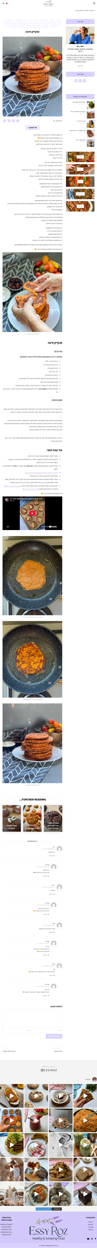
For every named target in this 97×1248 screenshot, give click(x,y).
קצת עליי (90, 1227)
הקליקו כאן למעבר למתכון (13, 486)
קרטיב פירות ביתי (81, 121)
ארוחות (52, 20)
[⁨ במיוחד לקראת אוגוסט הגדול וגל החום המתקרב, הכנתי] (36, 1120)
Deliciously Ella (6, 1232)
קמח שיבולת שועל (31, 27)
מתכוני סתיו (25, 22)
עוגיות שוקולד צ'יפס (80, 140)
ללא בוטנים (19, 20)
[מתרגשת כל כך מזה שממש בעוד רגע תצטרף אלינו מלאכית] (12, 1169)
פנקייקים (52, 27)
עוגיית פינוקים (58, 1051)
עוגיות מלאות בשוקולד (9, 1051)
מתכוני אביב (42, 22)
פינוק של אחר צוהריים (18, 25)
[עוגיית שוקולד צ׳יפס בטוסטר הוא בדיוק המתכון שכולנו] (61, 1120)
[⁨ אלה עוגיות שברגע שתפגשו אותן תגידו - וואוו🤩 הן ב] (36, 1096)
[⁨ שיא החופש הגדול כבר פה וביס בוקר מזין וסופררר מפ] (12, 1096)
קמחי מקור (13, 27)
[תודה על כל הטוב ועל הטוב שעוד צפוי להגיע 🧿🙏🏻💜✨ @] (12, 1194)
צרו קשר (90, 1230)
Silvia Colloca (6, 1230)
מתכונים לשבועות (55, 25)
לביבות (26, 20)
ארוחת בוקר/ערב (43, 20)
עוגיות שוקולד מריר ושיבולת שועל (77, 130)
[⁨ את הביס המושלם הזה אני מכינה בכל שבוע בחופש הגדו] (36, 1145)
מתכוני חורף (34, 22)
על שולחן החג (36, 25)
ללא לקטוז (11, 20)
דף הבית (92, 10)
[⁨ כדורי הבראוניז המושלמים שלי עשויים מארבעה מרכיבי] (61, 1194)
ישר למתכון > (32, 127)
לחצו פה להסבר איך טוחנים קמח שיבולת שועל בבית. (41, 472)
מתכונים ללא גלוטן (11, 23)
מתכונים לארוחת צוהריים (36, 23)
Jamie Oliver (6, 1235)
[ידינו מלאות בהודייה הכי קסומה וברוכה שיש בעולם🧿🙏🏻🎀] (61, 1145)
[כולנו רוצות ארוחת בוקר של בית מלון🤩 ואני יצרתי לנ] (36, 1194)
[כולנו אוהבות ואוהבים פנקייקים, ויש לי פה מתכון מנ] (12, 1145)
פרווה (39, 27)
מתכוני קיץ (18, 22)
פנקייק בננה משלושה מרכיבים (78, 111)
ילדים (31, 20)
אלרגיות (86, 10)
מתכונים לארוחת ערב (50, 23)
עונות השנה (45, 25)
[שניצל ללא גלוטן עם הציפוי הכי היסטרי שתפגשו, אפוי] (36, 1169)
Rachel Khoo (6, 1227)
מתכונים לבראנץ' (22, 23)
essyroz (50, 1070)
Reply (51, 856)
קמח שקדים (21, 27)
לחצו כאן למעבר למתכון (31, 489)
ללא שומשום (51, 22)
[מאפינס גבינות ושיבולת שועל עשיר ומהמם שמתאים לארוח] (12, 1120)
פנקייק (8, 25)
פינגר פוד (28, 25)
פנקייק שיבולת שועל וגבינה (78, 102)
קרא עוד (80, 66)
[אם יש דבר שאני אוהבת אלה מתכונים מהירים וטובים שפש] (61, 1169)
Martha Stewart (6, 1224)
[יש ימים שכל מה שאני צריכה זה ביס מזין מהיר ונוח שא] (61, 1096)
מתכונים (90, 1224)
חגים (36, 20)
